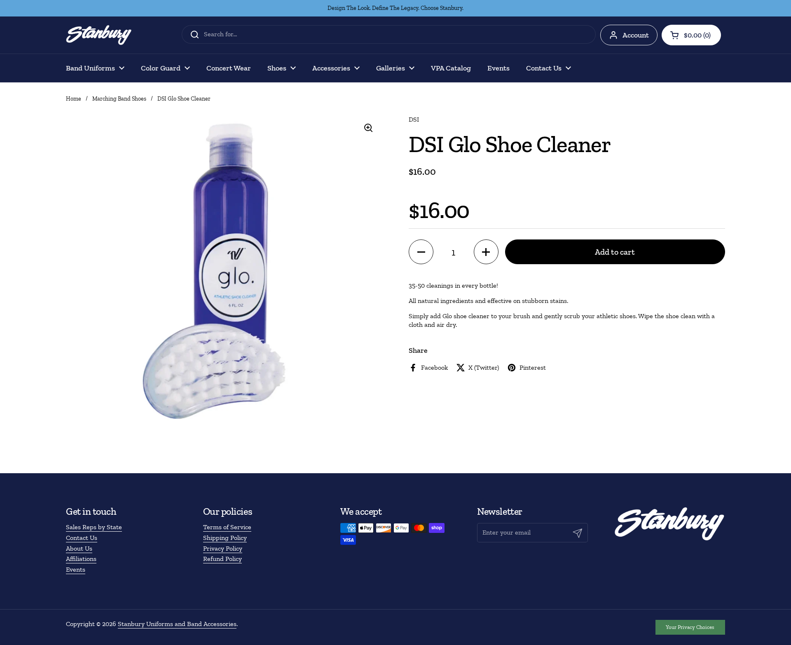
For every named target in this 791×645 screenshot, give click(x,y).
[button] (691, 35)
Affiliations (81, 559)
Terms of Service (227, 527)
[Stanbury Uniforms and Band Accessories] (99, 35)
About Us (79, 548)
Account (636, 35)
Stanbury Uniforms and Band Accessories (177, 624)
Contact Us (81, 538)
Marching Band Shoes (119, 98)
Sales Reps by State (94, 527)
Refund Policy (222, 559)
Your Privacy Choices (690, 627)
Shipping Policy (225, 538)
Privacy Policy (222, 548)
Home (73, 98)
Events (75, 569)
